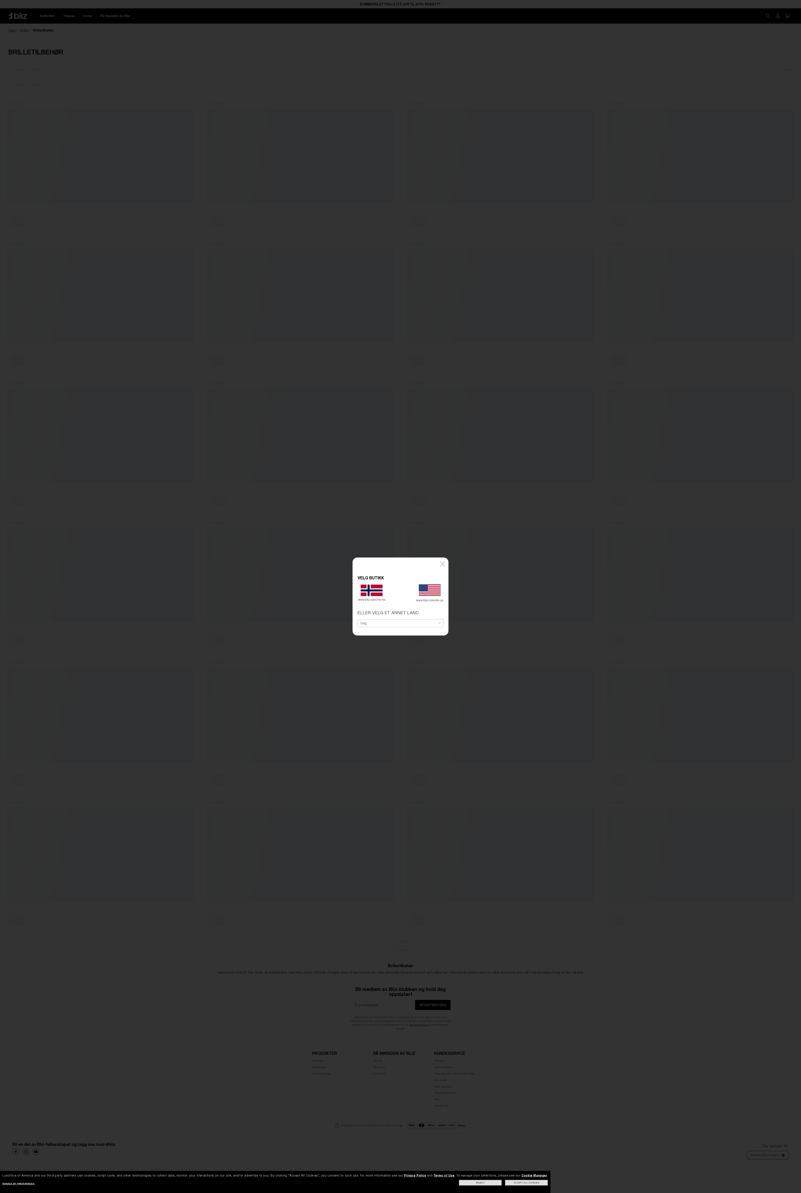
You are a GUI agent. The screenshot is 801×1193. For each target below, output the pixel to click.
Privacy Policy (415, 1175)
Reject (480, 1183)
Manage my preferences (19, 1184)
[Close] (442, 563)
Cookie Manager (534, 1175)
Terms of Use (444, 1175)
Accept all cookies (526, 1183)
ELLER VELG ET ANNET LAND (388, 612)
